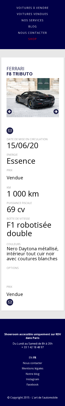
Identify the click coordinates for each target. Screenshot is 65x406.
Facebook (32, 384)
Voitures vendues (32, 14)
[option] (32, 97)
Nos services (33, 20)
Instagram (32, 379)
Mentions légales (32, 368)
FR (34, 357)
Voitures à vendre (32, 8)
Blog (32, 26)
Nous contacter (32, 33)
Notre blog (33, 374)
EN (30, 357)
